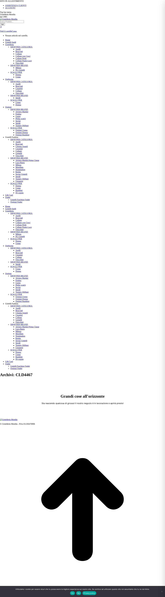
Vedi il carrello (6, 31)
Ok (72, 593)
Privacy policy (89, 593)
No (78, 593)
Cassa (14, 31)
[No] (161, 591)
